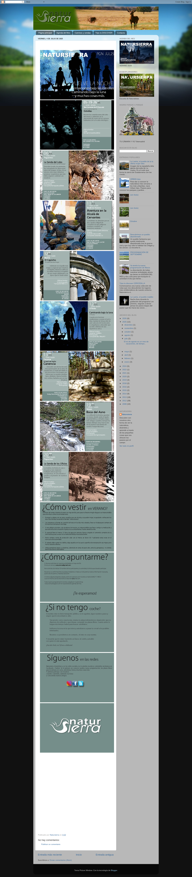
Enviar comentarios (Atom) (61, 860)
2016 (124, 387)
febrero (127, 358)
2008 (124, 404)
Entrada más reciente (50, 854)
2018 (124, 383)
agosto (127, 335)
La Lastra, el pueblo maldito (141, 297)
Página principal (45, 33)
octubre (127, 332)
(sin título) (134, 195)
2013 (124, 397)
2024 (124, 366)
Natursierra (127, 414)
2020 (124, 377)
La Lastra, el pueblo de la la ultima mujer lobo (141, 163)
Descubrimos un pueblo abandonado (140, 236)
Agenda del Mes (63, 33)
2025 (124, 322)
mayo (127, 352)
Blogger (114, 870)
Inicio (79, 854)
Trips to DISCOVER (103, 33)
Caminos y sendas (83, 33)
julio (126, 339)
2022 (124, 370)
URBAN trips (135, 179)
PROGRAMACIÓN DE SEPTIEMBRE (139, 253)
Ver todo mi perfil (126, 446)
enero (127, 362)
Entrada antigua (105, 854)
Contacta (121, 33)
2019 (124, 380)
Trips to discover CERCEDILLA (132, 283)
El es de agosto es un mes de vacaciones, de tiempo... (136, 343)
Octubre (133, 221)
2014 (124, 394)
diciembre (128, 325)
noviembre (129, 328)
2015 (124, 390)
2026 (124, 318)
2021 (124, 373)
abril (126, 355)
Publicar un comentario (50, 844)
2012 (124, 401)
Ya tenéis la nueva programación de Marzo (140, 267)
